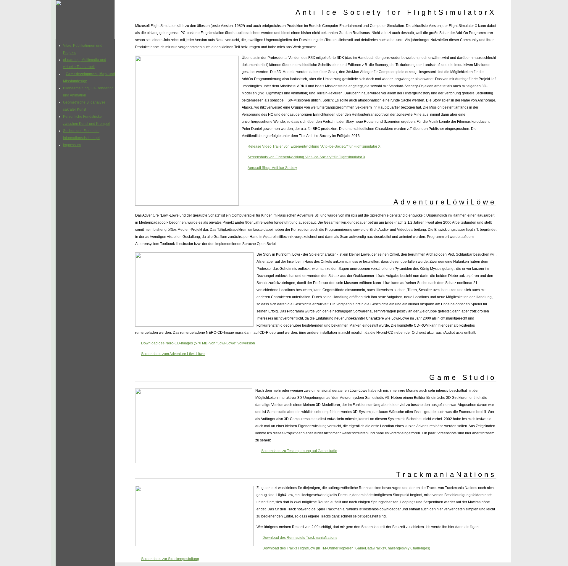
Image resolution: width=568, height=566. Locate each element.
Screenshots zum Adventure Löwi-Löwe (173, 354)
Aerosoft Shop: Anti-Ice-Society (272, 168)
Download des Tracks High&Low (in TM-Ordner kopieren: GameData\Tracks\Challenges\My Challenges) (346, 548)
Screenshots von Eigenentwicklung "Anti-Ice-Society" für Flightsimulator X (306, 157)
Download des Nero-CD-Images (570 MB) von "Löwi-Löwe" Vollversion (198, 343)
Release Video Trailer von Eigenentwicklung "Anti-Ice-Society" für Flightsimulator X (314, 146)
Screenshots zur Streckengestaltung (170, 559)
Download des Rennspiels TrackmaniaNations (299, 538)
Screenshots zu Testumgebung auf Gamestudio (299, 451)
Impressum (72, 145)
